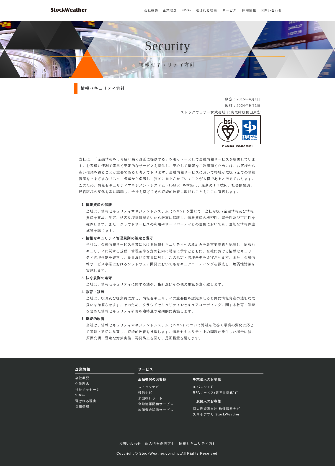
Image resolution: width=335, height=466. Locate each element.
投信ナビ (145, 392)
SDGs (186, 10)
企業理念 (170, 10)
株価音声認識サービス (155, 410)
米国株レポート (150, 398)
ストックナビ (148, 387)
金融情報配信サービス (155, 404)
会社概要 (151, 10)
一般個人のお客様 (207, 401)
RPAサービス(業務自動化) (214, 392)
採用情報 (249, 10)
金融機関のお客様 (152, 379)
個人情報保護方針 (160, 443)
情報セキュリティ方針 (197, 443)
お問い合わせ (271, 10)
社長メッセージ (87, 389)
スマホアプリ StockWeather (216, 414)
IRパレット (202, 387)
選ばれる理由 (206, 10)
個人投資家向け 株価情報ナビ (216, 408)
